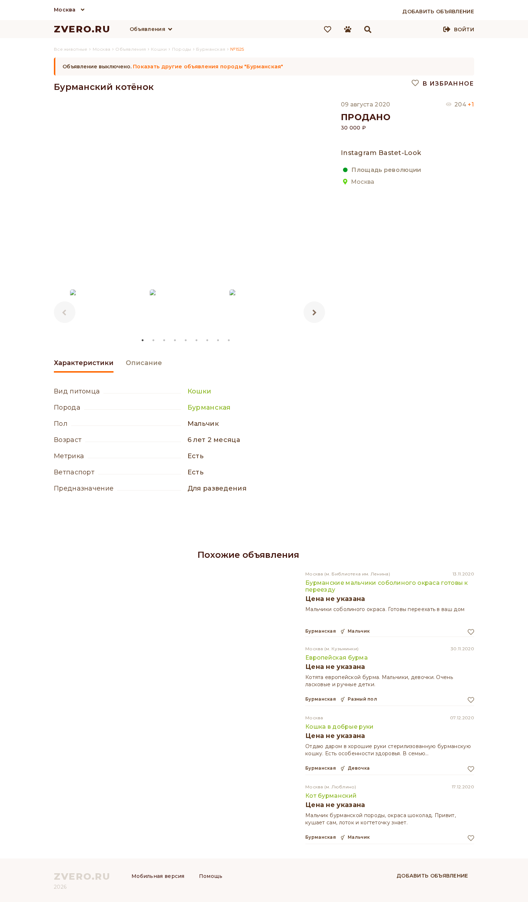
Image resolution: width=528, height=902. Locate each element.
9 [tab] (229, 340)
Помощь (211, 876)
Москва (65, 9)
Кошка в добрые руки (339, 726)
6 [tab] (196, 340)
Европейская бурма (336, 657)
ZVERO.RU (82, 29)
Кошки (199, 391)
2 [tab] (153, 340)
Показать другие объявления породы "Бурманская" (208, 66)
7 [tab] (207, 340)
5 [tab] (186, 340)
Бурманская (209, 407)
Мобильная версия (158, 876)
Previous (64, 312)
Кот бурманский (331, 795)
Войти (464, 29)
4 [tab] (175, 340)
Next (314, 312)
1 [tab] (143, 340)
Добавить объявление (432, 876)
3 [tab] (164, 340)
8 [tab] (218, 340)
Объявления (147, 29)
